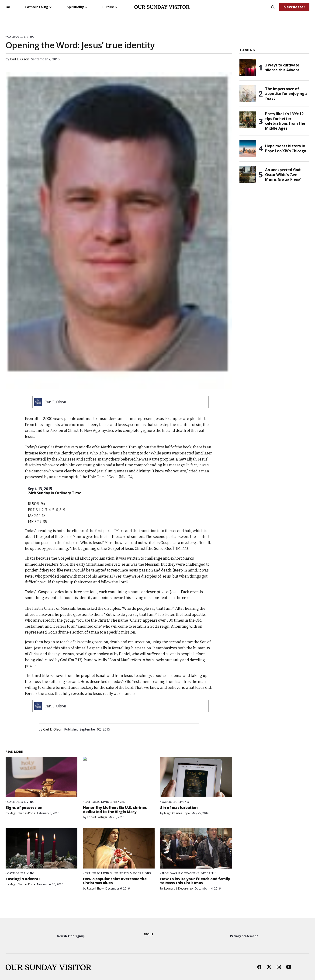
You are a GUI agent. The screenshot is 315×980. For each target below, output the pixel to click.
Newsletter (294, 7)
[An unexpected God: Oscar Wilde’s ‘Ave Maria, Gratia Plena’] (247, 174)
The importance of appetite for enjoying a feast (286, 93)
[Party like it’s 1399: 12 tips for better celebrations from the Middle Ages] (247, 119)
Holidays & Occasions (132, 873)
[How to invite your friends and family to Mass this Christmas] (196, 848)
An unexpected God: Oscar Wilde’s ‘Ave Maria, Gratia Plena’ (283, 174)
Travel (119, 801)
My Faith (208, 873)
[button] (8, 7)
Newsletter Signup (71, 936)
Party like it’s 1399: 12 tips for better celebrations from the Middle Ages (285, 121)
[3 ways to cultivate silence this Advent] (247, 67)
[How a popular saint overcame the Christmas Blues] (119, 848)
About (148, 934)
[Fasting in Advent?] (41, 848)
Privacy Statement (244, 936)
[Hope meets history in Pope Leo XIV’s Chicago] (247, 148)
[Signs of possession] (41, 777)
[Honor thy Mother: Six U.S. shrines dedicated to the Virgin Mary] (119, 777)
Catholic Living (20, 36)
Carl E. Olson (55, 402)
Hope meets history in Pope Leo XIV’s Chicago (285, 148)
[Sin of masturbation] (196, 777)
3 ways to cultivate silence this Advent (282, 67)
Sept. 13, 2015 (40, 488)
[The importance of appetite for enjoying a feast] (247, 93)
